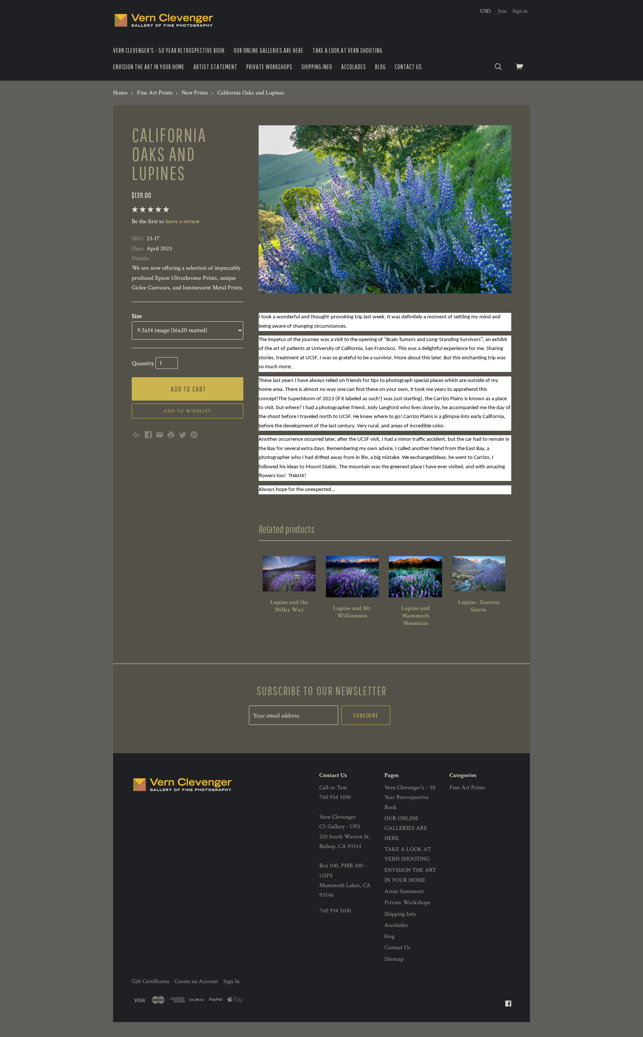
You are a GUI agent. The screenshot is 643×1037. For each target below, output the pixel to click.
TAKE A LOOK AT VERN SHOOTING (348, 50)
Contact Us (408, 66)
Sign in (520, 11)
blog (380, 66)
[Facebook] (508, 1004)
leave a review (182, 221)
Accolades (353, 66)
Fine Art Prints (467, 788)
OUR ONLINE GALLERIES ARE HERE (269, 50)
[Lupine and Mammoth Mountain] (415, 576)
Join (502, 11)
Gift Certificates (150, 981)
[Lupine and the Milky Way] (289, 573)
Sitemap (394, 959)
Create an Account (196, 981)
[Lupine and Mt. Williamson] (352, 576)
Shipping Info (316, 66)
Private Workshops (269, 66)
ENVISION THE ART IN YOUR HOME (149, 66)
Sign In (231, 981)
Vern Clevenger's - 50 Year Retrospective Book (169, 50)
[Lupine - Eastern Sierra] (478, 573)
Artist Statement (215, 66)
